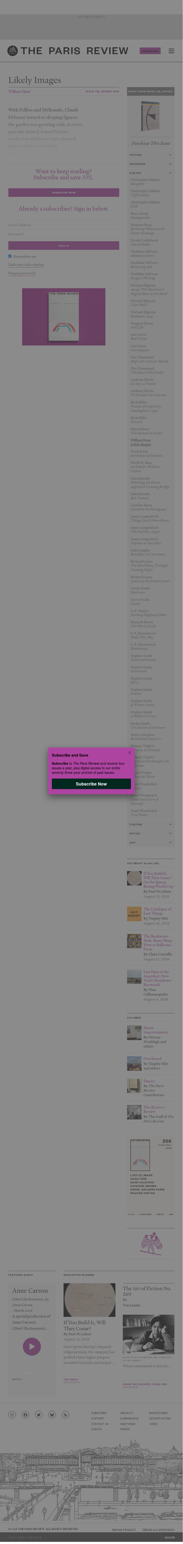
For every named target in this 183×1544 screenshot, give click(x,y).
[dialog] (91, 771)
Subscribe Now (91, 784)
